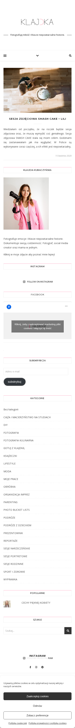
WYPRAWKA (10, 579)
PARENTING (10, 502)
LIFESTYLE (9, 463)
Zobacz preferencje (37, 715)
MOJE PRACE (10, 479)
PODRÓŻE (9, 517)
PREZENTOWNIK (13, 533)
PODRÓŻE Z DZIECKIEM (17, 525)
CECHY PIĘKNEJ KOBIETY (36, 602)
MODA (7, 471)
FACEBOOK (37, 294)
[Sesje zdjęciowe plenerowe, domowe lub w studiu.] (37, 22)
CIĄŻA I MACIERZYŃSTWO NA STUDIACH (27, 417)
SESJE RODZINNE (13, 564)
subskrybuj (14, 381)
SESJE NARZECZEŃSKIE (16, 548)
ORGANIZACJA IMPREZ (16, 494)
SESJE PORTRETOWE (15, 556)
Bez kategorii (10, 409)
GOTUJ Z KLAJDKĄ (13, 448)
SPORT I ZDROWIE (14, 571)
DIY (5, 425)
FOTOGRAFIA (11, 432)
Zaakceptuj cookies (38, 696)
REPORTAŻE (10, 540)
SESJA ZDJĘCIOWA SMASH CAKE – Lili (37, 118)
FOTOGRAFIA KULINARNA (18, 440)
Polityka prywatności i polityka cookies (47, 723)
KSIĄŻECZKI (10, 456)
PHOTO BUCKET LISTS (16, 509)
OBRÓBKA (9, 486)
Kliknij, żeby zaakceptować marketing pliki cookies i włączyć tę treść (38, 326)
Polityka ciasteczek (18, 723)
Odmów (37, 705)
